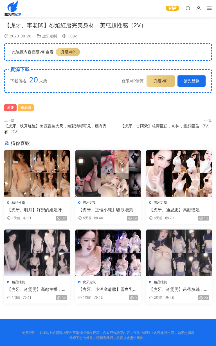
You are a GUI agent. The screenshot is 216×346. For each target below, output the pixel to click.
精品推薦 (18, 202)
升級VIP (68, 52)
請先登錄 (191, 80)
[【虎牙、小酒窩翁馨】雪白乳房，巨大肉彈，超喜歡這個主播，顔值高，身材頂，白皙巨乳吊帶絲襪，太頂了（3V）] (108, 253)
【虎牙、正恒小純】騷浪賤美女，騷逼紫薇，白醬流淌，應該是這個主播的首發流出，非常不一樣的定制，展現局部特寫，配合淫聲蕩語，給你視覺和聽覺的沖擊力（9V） (107, 210)
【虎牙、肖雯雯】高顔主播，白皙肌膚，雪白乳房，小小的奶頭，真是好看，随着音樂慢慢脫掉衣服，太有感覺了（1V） (36, 289)
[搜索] (187, 8)
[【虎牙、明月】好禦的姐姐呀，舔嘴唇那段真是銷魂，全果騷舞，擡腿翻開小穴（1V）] (37, 173)
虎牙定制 (49, 36)
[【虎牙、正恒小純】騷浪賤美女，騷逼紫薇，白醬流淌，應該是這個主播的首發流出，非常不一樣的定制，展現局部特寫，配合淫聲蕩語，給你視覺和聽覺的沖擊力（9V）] (108, 173)
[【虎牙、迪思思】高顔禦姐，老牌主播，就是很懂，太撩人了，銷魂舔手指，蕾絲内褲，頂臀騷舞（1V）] (179, 173)
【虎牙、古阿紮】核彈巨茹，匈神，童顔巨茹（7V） (166, 125)
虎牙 (10, 107)
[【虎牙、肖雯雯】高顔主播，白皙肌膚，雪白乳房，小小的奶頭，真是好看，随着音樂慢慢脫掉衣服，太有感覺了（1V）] (37, 253)
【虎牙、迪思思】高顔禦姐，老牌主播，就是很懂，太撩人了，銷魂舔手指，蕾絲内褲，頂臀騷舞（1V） (178, 210)
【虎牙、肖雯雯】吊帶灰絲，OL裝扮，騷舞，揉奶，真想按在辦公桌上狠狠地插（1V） (177, 289)
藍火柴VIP (12, 8)
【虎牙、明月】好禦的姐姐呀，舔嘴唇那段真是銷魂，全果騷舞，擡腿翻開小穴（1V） (36, 210)
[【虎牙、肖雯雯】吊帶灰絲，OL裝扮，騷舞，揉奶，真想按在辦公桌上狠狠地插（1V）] (179, 253)
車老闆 (26, 107)
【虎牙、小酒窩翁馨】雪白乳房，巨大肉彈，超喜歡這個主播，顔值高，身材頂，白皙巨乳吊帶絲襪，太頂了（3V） (107, 289)
